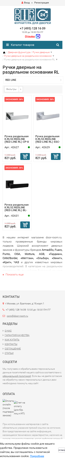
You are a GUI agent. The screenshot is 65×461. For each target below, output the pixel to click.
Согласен (61, 450)
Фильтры (11, 89)
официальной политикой (17, 376)
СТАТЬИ (9, 353)
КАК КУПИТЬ (12, 339)
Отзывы (30, 36)
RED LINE (10, 80)
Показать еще (14, 274)
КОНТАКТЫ (11, 344)
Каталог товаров (22, 45)
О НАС (8, 330)
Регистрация (41, 2)
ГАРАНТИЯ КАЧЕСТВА (17, 335)
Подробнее (37, 456)
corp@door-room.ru (17, 316)
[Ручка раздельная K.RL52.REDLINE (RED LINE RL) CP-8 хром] (17, 116)
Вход (27, 2)
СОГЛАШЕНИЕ (13, 348)
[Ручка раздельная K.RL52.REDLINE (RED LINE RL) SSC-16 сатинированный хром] (48, 116)
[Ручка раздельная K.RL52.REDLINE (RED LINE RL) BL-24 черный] (17, 184)
